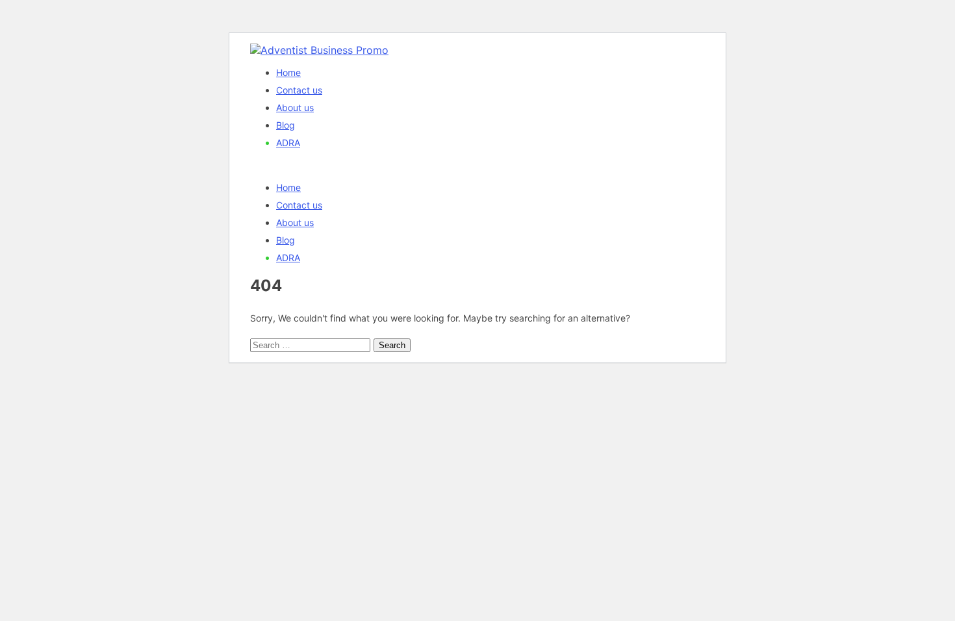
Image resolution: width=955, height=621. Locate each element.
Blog (285, 125)
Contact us (299, 89)
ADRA (288, 142)
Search (392, 345)
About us (295, 107)
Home (288, 72)
